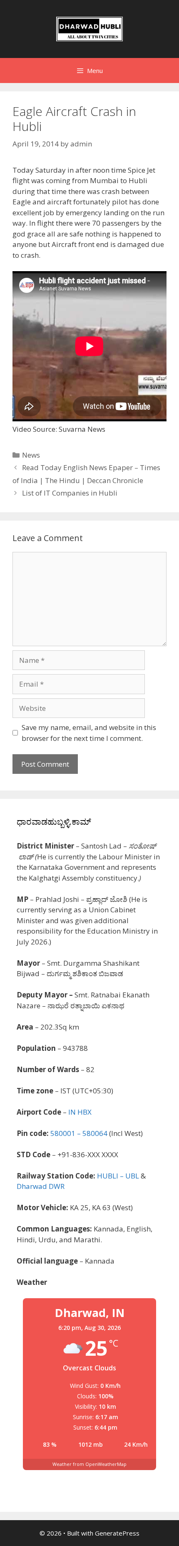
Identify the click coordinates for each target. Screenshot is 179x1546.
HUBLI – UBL (118, 1176)
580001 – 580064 (78, 1133)
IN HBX (80, 1112)
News (31, 455)
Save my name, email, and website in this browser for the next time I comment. (89, 733)
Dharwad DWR (41, 1186)
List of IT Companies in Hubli (69, 493)
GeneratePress (117, 1533)
